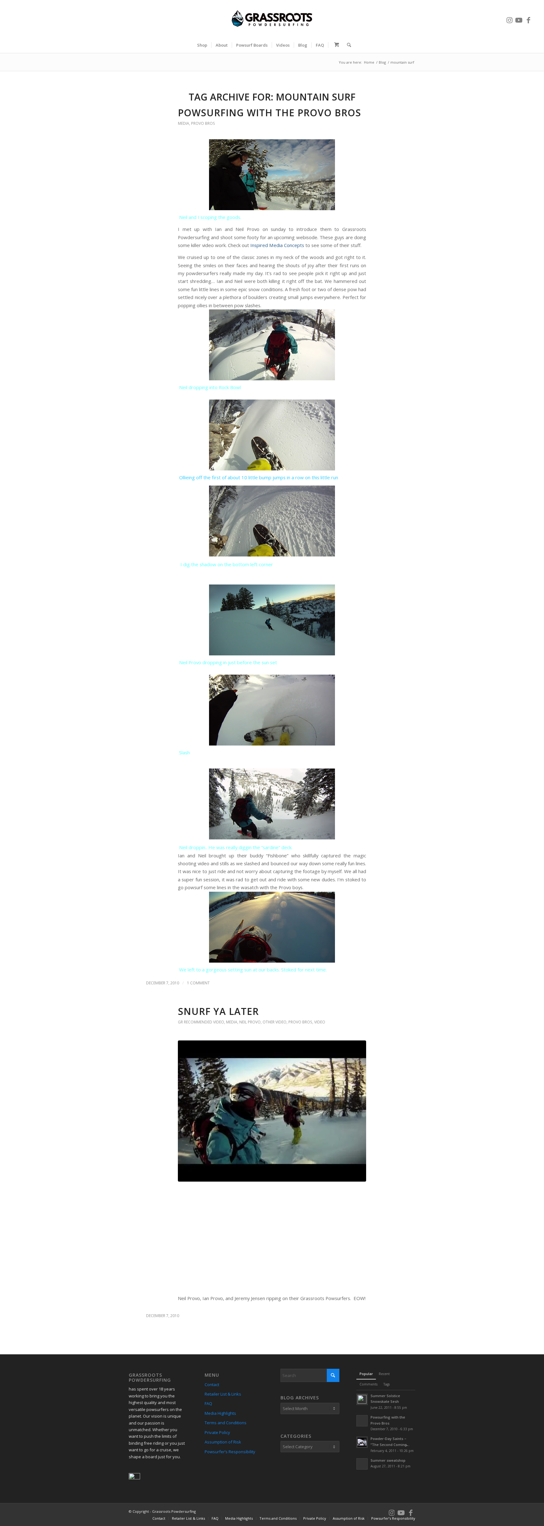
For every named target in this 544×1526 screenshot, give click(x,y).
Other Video (274, 1022)
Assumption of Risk (223, 1442)
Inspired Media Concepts (277, 245)
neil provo (250, 1022)
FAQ (208, 1403)
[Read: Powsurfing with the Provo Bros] (362, 1420)
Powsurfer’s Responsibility (230, 1451)
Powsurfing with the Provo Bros (269, 112)
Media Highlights (220, 1413)
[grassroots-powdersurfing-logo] (271, 18)
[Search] (347, 45)
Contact (212, 1384)
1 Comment (198, 983)
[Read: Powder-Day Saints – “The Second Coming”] (362, 1442)
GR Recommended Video (201, 1022)
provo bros (203, 123)
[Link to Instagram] (509, 18)
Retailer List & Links (223, 1394)
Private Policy (217, 1432)
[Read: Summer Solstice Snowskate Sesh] (362, 1399)
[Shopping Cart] (335, 45)
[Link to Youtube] (519, 18)
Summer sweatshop (388, 1460)
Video (319, 1022)
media (183, 123)
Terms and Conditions (225, 1422)
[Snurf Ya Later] (272, 1111)
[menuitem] (202, 45)
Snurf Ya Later (218, 1011)
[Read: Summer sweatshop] (362, 1464)
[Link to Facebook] (528, 18)
